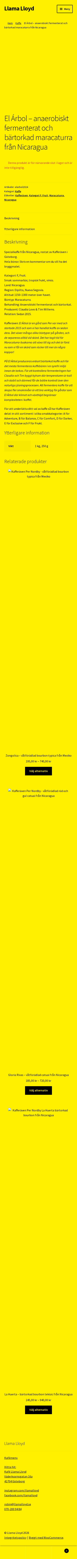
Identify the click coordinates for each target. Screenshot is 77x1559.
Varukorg (59, 1549)
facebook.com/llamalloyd (20, 1495)
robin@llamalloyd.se (17, 1504)
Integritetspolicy (15, 1537)
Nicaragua (10, 199)
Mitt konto (13, 1552)
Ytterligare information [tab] (19, 229)
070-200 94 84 (12, 1509)
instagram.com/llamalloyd (21, 1490)
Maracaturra (56, 195)
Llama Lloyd (19, 8)
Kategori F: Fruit (38, 195)
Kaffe (18, 23)
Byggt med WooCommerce (46, 1537)
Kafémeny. (11, 1458)
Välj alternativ (38, 771)
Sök (38, 1552)
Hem (10, 23)
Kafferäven (21, 195)
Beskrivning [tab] (11, 218)
